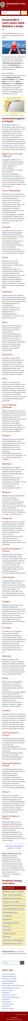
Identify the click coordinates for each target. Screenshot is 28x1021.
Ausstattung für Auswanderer (10, 997)
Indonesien (6, 295)
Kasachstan (6, 358)
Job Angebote (7, 916)
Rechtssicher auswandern (9, 979)
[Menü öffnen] (26, 5)
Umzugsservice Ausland (11, 902)
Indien (4, 261)
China (4, 194)
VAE (6, 769)
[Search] (24, 13)
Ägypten (6, 160)
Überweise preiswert (8, 1008)
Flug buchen (7, 930)
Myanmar (5, 496)
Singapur (5, 605)
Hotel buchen (6, 1006)
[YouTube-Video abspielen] (14, 47)
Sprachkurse (7, 919)
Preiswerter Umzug (7, 983)
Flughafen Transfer (9, 933)
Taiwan (4, 682)
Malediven (8, 467)
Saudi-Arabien (8, 581)
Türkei (7, 739)
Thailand (5, 714)
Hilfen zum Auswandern (9, 974)
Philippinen (8, 522)
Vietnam (5, 795)
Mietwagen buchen (7, 1004)
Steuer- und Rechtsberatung (12, 895)
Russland (5, 555)
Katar (4, 382)
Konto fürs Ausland (7, 990)
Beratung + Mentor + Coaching (13, 891)
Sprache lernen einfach (8, 995)
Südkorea (5, 411)
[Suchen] (22, 963)
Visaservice (7, 926)
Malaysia (5, 439)
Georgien (5, 231)
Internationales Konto (10, 912)
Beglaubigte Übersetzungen (12, 898)
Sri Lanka (5, 631)
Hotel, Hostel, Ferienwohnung (13, 940)
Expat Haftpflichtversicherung (13, 909)
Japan (4, 326)
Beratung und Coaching (9, 976)
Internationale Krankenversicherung (15, 905)
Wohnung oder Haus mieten (12, 944)
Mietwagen (6, 937)
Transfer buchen (6, 1002)
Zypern (4, 822)
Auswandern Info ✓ (15, 5)
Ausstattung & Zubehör (11, 923)
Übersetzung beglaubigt (9, 981)
